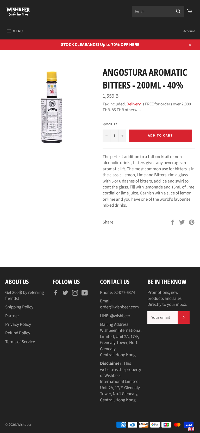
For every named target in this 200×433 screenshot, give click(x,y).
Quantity (110, 124)
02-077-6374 (124, 292)
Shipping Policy (19, 307)
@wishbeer (120, 316)
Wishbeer (24, 424)
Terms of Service (20, 342)
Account (189, 31)
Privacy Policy (18, 324)
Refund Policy (17, 333)
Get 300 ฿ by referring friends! (24, 295)
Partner (12, 316)
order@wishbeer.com (119, 307)
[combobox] (158, 11)
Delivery (134, 104)
